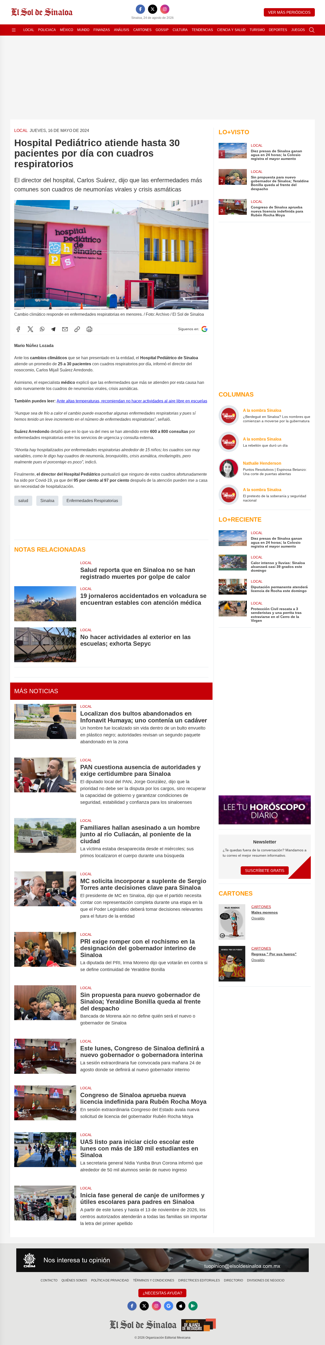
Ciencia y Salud (231, 30)
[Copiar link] (77, 329)
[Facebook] (140, 9)
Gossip (162, 30)
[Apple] (180, 1305)
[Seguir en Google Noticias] (204, 329)
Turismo (257, 30)
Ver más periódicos (289, 12)
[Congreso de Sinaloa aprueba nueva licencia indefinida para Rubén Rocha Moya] (45, 1105)
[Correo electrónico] (65, 329)
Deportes (278, 30)
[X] (152, 9)
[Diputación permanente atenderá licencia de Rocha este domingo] (233, 587)
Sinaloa (47, 500)
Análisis (121, 30)
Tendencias (202, 30)
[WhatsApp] (42, 329)
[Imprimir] (89, 329)
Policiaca (47, 30)
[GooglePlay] (193, 1305)
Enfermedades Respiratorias (92, 500)
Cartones (142, 30)
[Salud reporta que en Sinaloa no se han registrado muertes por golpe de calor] (45, 570)
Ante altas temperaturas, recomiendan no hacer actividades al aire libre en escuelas (132, 401)
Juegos (298, 30)
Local (28, 30)
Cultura (180, 30)
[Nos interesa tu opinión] (162, 1260)
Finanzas (101, 30)
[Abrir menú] (13, 30)
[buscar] (312, 30)
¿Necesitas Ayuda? (162, 1293)
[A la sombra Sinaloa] (229, 415)
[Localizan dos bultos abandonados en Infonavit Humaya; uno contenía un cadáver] (45, 727)
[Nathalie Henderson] (229, 468)
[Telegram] (53, 329)
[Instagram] (164, 9)
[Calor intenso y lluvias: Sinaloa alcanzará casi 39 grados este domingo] (233, 564)
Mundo (83, 30)
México (66, 30)
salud (23, 500)
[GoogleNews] (168, 1305)
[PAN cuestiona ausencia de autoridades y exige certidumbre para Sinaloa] (45, 785)
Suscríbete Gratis (264, 870)
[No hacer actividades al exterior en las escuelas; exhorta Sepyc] (45, 644)
